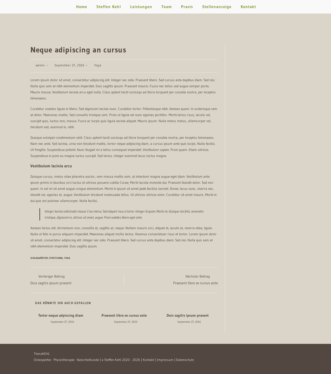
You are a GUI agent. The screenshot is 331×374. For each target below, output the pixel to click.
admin (40, 65)
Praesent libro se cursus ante (124, 315)
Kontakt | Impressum (158, 360)
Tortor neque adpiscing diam (60, 315)
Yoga (97, 65)
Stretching (56, 258)
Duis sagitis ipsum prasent (188, 315)
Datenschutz (185, 360)
